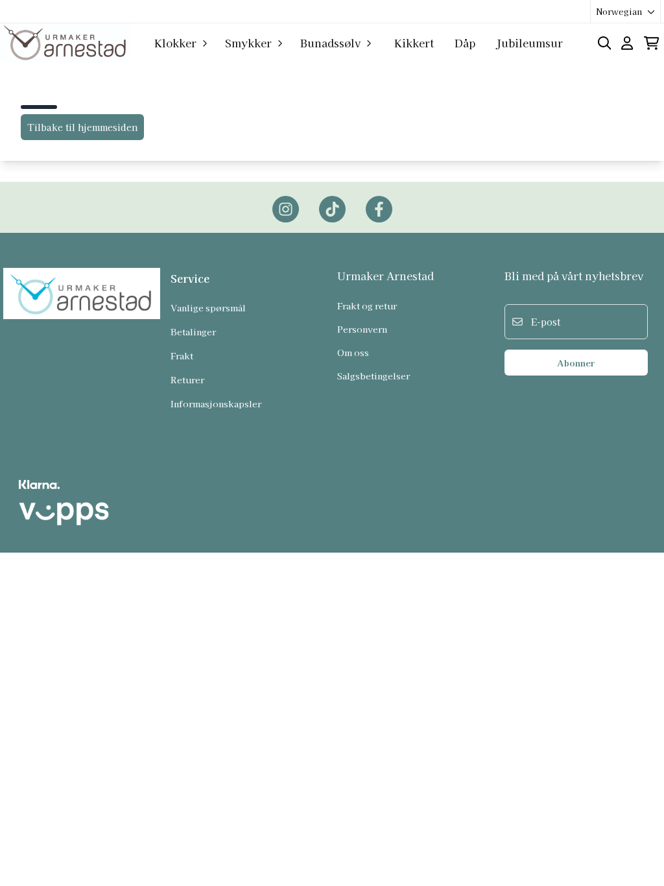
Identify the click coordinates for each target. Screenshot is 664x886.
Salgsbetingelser (373, 375)
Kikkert (414, 43)
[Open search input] (604, 43)
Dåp (465, 43)
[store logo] (65, 42)
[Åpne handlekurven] (651, 43)
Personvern (362, 328)
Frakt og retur (367, 305)
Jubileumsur (529, 43)
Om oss (353, 352)
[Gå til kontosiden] (627, 43)
